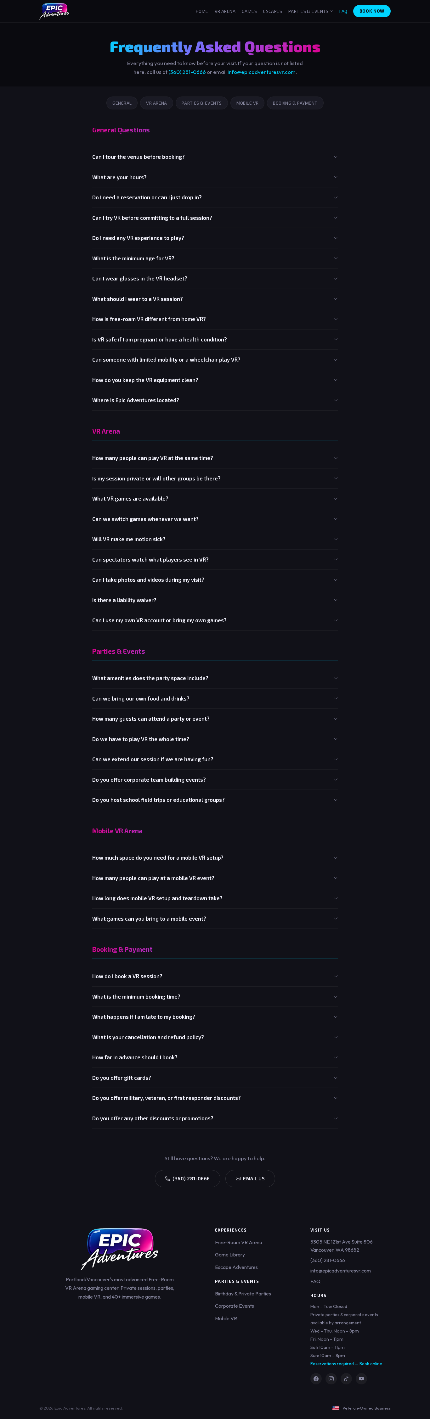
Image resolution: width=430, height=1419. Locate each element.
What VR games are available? (130, 498)
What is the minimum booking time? (136, 996)
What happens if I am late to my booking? (143, 1016)
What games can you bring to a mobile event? (149, 918)
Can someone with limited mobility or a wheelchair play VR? (166, 359)
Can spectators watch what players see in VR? (150, 559)
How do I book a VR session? (127, 976)
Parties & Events (308, 11)
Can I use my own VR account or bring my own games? (159, 620)
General (122, 103)
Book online (370, 1363)
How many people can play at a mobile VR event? (153, 878)
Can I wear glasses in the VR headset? (139, 278)
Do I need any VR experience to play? (138, 238)
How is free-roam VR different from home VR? (149, 319)
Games (249, 11)
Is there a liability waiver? (124, 600)
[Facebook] (316, 1378)
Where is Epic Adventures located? (135, 400)
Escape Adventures (236, 1267)
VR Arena (225, 11)
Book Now (371, 11)
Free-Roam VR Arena (238, 1242)
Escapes (272, 11)
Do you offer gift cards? (121, 1077)
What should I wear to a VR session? (137, 299)
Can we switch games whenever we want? (145, 519)
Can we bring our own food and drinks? (141, 698)
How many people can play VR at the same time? (152, 458)
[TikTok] (346, 1378)
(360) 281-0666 (187, 72)
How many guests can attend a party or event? (151, 718)
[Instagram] (331, 1378)
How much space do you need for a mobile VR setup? (157, 857)
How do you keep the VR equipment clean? (145, 380)
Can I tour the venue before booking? (138, 156)
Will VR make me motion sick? (129, 539)
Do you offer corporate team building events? (149, 779)
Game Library (230, 1254)
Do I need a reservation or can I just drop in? (147, 197)
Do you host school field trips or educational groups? (158, 799)
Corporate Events (234, 1306)
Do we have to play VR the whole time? (140, 739)
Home (202, 11)
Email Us (254, 1178)
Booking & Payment (295, 103)
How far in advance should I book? (135, 1057)
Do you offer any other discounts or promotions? (152, 1118)
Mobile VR (247, 103)
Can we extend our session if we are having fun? (152, 759)
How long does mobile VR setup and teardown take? (157, 898)
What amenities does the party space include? (150, 678)
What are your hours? (119, 177)
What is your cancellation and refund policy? (148, 1037)
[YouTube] (361, 1378)
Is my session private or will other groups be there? (156, 478)
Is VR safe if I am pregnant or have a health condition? (159, 339)
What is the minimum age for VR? (133, 258)
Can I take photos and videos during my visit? (148, 579)
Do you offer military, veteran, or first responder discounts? (166, 1098)
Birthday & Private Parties (243, 1293)
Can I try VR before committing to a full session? (152, 217)
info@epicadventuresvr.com (262, 72)
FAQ (343, 11)
